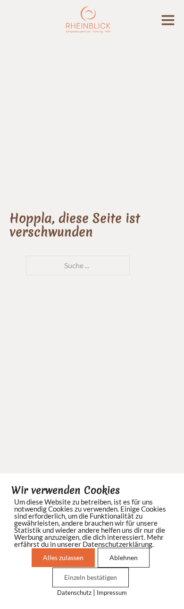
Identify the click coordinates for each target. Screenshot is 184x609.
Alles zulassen (63, 557)
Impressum (112, 592)
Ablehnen (123, 557)
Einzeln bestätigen (90, 577)
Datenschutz (74, 592)
